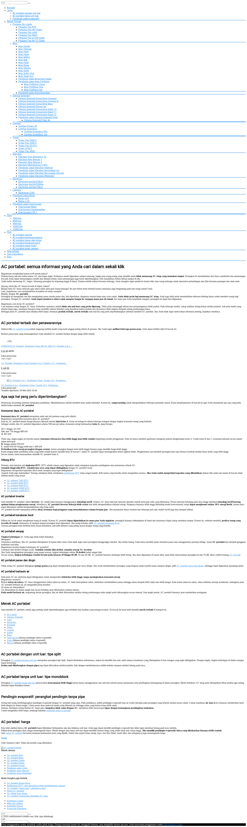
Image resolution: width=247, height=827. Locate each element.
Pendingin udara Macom (18, 770)
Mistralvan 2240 (26, 192)
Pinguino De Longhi (22, 24)
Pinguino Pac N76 (27, 27)
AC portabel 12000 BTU (18, 490)
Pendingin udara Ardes (17, 768)
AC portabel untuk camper (25, 248)
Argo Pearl (23, 62)
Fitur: (9, 232)
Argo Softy (23, 70)
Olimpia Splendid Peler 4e (37, 120)
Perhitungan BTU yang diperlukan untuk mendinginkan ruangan (36, 785)
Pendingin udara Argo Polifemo (33, 81)
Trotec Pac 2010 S (27, 145)
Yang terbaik (13, 251)
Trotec (16, 137)
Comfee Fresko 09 (27, 126)
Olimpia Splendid (21, 95)
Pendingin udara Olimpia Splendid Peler (38, 117)
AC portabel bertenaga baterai (27, 237)
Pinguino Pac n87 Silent (30, 29)
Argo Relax (23, 65)
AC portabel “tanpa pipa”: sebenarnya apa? (26, 788)
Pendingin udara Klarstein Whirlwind (36, 176)
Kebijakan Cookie (15, 801)
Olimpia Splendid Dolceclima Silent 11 (37, 112)
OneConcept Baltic (27, 207)
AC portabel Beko (15, 758)
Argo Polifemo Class (34, 84)
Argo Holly (23, 51)
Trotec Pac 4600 (26, 151)
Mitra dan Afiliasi (15, 803)
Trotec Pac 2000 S (27, 143)
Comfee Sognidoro (27, 129)
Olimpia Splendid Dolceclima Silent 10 (37, 109)
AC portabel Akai (15, 755)
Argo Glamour (25, 49)
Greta (4, 738)
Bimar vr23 (23, 198)
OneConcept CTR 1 (27, 212)
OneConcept (12, 637)
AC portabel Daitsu (15, 763)
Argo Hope (23, 54)
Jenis (9, 10)
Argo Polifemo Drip (33, 87)
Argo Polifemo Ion (33, 89)
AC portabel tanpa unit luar (26, 16)
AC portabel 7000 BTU (17, 480)
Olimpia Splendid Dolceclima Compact (37, 98)
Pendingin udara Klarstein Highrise (35, 167)
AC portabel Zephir (16, 760)
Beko (9, 635)
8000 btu (17, 221)
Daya (9, 215)
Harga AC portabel (15, 791)
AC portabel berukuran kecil (26, 243)
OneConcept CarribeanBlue (31, 209)
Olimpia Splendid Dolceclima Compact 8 (38, 101)
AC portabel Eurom (16, 765)
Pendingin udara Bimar (24, 195)
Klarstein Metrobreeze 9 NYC (33, 165)
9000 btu (17, 223)
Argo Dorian (24, 46)
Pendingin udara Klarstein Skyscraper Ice (38, 170)
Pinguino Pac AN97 (28, 35)
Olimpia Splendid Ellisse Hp (32, 106)
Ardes (9, 640)
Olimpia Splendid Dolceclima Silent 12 (37, 114)
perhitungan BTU (72, 473)
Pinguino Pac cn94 (27, 32)
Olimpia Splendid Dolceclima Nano (35, 104)
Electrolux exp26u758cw (30, 187)
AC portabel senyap (22, 235)
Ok (164, 824)
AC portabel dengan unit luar (26, 13)
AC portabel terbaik (21, 329)
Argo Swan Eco (25, 76)
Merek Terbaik (14, 21)
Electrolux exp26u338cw (30, 181)
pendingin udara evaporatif (58, 710)
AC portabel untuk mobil (24, 245)
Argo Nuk (22, 60)
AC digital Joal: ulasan (17, 793)
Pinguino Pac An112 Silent (31, 40)
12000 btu (18, 229)
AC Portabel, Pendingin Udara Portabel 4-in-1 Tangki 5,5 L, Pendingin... (34, 363)
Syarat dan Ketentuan (16, 808)
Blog (9, 257)
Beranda (11, 7)
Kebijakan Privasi (15, 806)
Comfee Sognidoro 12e (35, 134)
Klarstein (17, 154)
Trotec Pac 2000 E (27, 140)
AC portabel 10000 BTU (18, 488)
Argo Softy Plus (26, 73)
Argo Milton (24, 57)
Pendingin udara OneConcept (27, 204)
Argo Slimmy (24, 68)
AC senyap (234, 555)
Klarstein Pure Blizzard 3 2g (32, 157)
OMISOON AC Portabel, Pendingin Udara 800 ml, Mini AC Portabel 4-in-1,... (36, 346)
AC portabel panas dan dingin (27, 240)
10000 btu (18, 226)
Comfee (17, 123)
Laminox (17, 190)
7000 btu (17, 218)
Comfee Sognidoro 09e (35, 131)
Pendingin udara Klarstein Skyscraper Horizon (41, 173)
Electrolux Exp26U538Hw (31, 184)
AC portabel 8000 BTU (17, 483)
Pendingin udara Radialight (19, 773)
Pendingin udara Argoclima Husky (35, 79)
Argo (15, 43)
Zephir (10, 632)
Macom (10, 643)
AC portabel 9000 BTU (17, 485)
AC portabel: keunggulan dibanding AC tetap (27, 796)
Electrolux (17, 179)
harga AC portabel (14, 733)
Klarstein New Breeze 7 (30, 159)
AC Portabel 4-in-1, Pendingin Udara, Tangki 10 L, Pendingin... (30, 385)
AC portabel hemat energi (18, 783)
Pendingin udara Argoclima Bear (34, 92)
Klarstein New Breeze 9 (30, 162)
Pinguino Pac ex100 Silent (31, 38)
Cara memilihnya (15, 254)
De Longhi (12, 614)
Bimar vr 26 (24, 201)
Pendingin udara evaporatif (26, 18)
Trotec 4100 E (25, 148)
